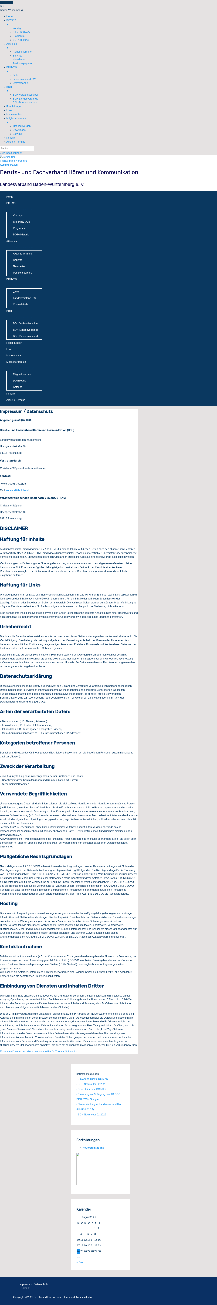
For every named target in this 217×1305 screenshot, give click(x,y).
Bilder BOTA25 (21, 222)
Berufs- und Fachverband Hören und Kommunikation (69, 172)
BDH (9, 311)
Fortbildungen (14, 342)
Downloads (19, 380)
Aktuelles (11, 241)
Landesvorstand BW (24, 298)
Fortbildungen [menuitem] (14, 106)
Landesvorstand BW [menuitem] (24, 79)
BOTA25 (11, 203)
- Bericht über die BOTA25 (91, 1089)
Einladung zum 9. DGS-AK (93, 1079)
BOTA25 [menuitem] (11, 22)
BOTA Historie (21, 234)
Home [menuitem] (9, 16)
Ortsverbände (20, 304)
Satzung (17, 387)
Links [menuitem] (9, 110)
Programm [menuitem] (18, 36)
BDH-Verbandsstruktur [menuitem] (25, 94)
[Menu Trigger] (6, 2)
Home (9, 196)
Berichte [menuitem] (17, 55)
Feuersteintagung (93, 1147)
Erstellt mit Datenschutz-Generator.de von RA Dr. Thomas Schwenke (38, 1051)
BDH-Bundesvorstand (25, 336)
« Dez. (80, 1262)
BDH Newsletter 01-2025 (92, 1114)
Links (9, 349)
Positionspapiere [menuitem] (22, 63)
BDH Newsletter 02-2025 (92, 1084)
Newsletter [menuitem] (19, 59)
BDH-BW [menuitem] (11, 69)
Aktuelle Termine (22, 253)
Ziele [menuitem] (15, 75)
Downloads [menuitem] (19, 130)
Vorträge (18, 215)
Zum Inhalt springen (11, 153)
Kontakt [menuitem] (10, 137)
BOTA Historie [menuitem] (21, 40)
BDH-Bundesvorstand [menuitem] (25, 102)
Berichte (17, 260)
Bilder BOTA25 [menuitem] (21, 32)
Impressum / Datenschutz (34, 1284)
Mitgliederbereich (16, 362)
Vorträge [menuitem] (17, 28)
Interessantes (13, 355)
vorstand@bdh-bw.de (18, 490)
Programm (19, 228)
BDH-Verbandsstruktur (25, 323)
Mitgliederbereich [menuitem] (16, 120)
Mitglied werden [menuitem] (22, 126)
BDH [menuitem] (9, 89)
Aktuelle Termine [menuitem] (22, 51)
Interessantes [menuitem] (13, 114)
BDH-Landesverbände (25, 329)
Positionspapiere (22, 272)
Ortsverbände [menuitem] (20, 83)
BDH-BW (11, 279)
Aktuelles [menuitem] (11, 46)
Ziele (16, 291)
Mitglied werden (22, 374)
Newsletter (19, 266)
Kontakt (10, 393)
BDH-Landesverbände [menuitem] (25, 98)
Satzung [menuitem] (17, 134)
